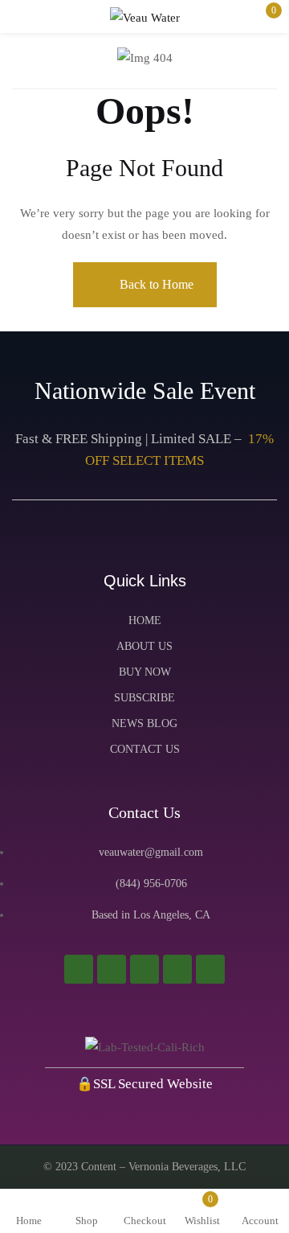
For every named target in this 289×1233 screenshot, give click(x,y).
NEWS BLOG (144, 723)
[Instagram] (78, 969)
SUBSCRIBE (144, 698)
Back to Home (156, 284)
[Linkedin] (210, 969)
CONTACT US (145, 749)
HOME (144, 620)
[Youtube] (144, 969)
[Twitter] (177, 969)
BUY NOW (145, 672)
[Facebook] (111, 969)
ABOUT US (144, 646)
